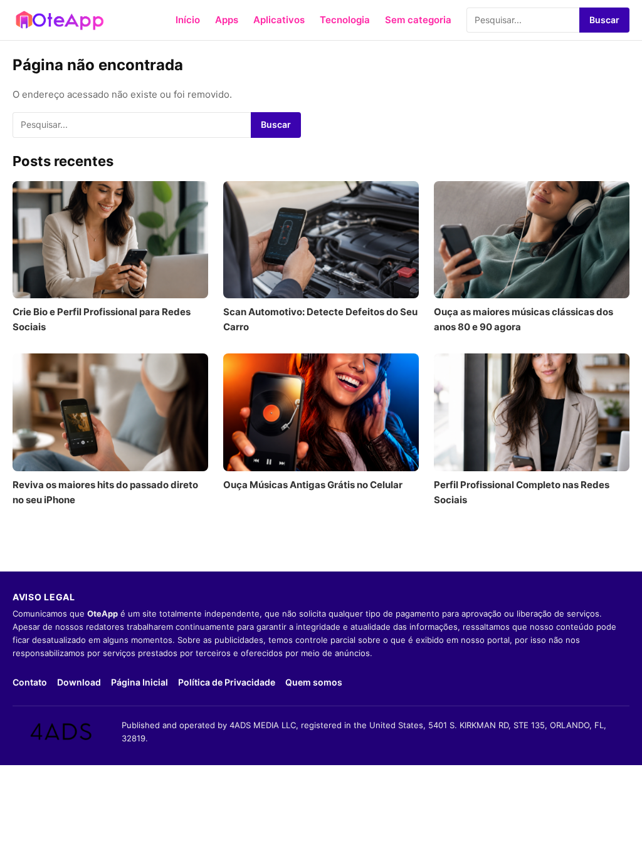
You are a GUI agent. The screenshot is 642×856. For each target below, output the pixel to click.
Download (79, 682)
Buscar (604, 19)
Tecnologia (345, 20)
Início (188, 20)
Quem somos (313, 682)
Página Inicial (139, 682)
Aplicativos (279, 20)
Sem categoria (418, 20)
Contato (30, 682)
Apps (226, 20)
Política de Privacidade (226, 682)
